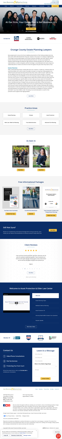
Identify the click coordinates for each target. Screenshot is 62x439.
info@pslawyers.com (8, 401)
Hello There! (57, 431)
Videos (48, 6)
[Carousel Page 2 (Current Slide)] (25, 269)
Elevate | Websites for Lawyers (51, 428)
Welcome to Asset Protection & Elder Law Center (31, 288)
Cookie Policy (18, 415)
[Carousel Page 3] (27, 269)
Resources (34, 6)
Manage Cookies (25, 415)
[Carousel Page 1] (22, 269)
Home (6, 6)
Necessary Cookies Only (16, 435)
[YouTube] (7, 405)
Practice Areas (19, 6)
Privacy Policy (46, 389)
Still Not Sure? (9, 227)
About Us (12, 6)
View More (31, 128)
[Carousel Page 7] (37, 269)
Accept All (6, 435)
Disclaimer (41, 389)
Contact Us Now (31, 28)
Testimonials (41, 6)
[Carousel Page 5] (32, 269)
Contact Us (55, 6)
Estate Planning (12, 68)
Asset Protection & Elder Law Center (18, 428)
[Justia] (4, 405)
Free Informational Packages (51, 3)
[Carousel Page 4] (30, 269)
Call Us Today (55, 1)
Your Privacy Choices (10, 415)
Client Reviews (31, 245)
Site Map (51, 389)
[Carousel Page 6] (34, 269)
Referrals (27, 6)
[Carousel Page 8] (39, 269)
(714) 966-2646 (55, 2)
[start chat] (58, 436)
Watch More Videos (31, 326)
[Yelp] (9, 405)
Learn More (31, 96)
